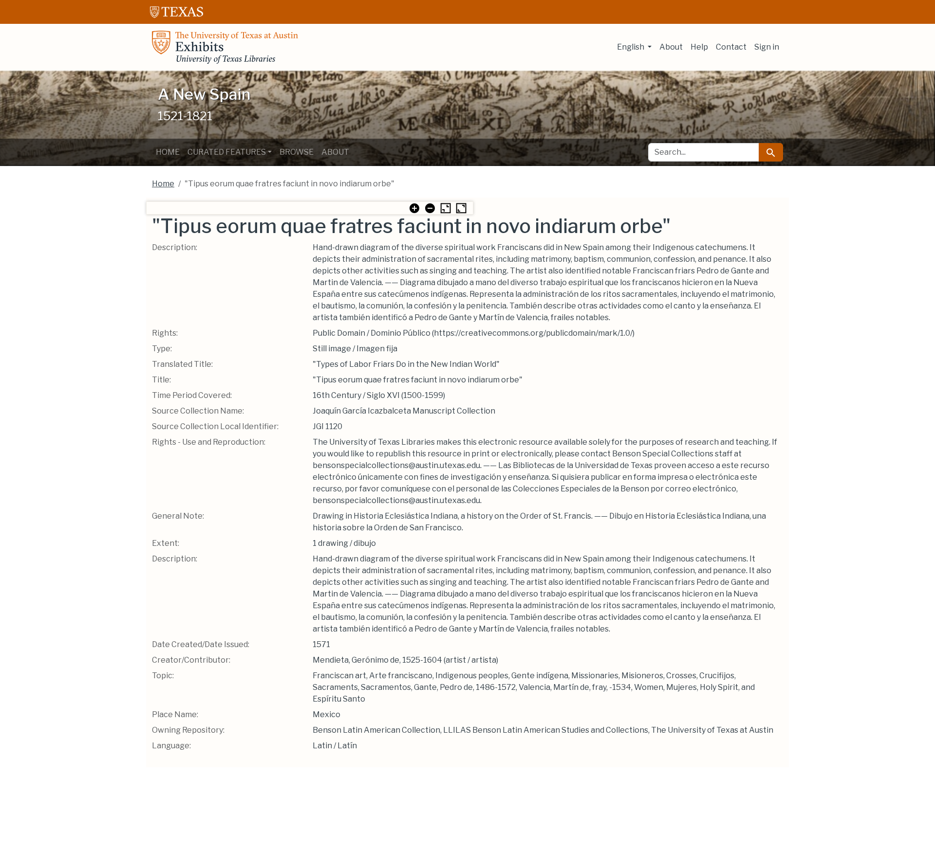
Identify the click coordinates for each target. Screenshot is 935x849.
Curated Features (226, 152)
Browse (297, 152)
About (671, 47)
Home (168, 152)
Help (699, 47)
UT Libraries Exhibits (225, 47)
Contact (731, 47)
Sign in (766, 47)
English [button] (631, 47)
